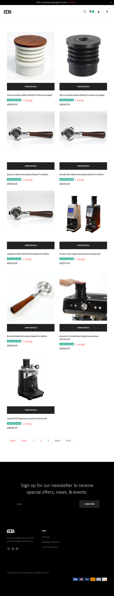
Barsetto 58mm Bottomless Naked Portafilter (27, 174)
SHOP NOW (71, 2)
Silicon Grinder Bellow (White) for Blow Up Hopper (29, 95)
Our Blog (45, 537)
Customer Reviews (50, 547)
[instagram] (17, 548)
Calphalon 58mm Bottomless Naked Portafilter (28, 254)
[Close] (110, 2)
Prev (24, 440)
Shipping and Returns (51, 542)
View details (31, 87)
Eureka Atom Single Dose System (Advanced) (80, 254)
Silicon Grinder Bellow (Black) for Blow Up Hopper (82, 95)
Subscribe (89, 504)
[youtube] (12, 548)
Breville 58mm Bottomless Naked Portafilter (27, 336)
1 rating (79, 100)
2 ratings (27, 100)
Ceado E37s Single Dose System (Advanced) (27, 418)
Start (13, 440)
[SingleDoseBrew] (7, 12)
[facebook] (8, 548)
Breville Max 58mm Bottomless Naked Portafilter (82, 174)
